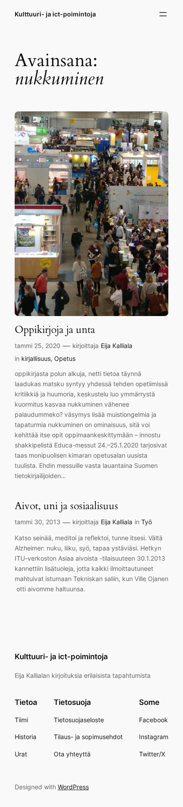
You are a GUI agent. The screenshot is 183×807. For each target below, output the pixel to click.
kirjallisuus (36, 358)
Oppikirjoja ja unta (55, 330)
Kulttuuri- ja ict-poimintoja (55, 14)
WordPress (73, 787)
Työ (146, 522)
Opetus (65, 358)
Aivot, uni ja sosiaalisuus (66, 506)
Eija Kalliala (116, 345)
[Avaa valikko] (163, 14)
